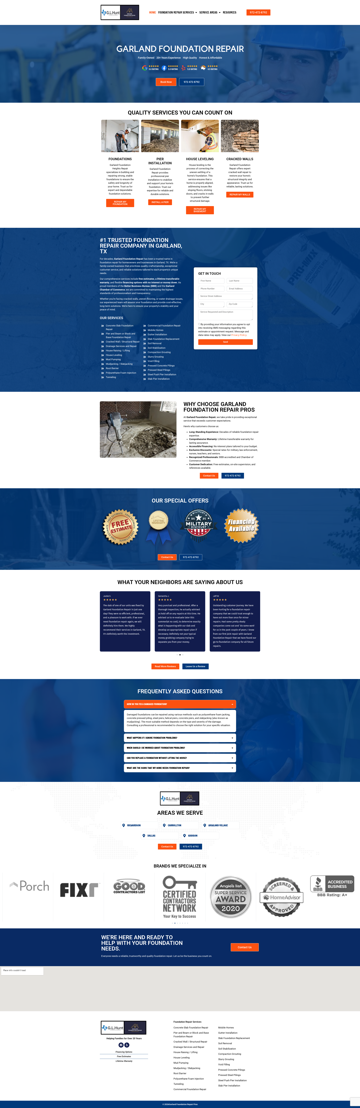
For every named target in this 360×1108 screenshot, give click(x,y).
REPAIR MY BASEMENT (200, 210)
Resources (229, 12)
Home (152, 12)
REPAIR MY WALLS (240, 194)
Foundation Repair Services (176, 12)
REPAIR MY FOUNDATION (120, 203)
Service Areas (208, 12)
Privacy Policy (239, 335)
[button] (177, 654)
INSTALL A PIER (160, 202)
